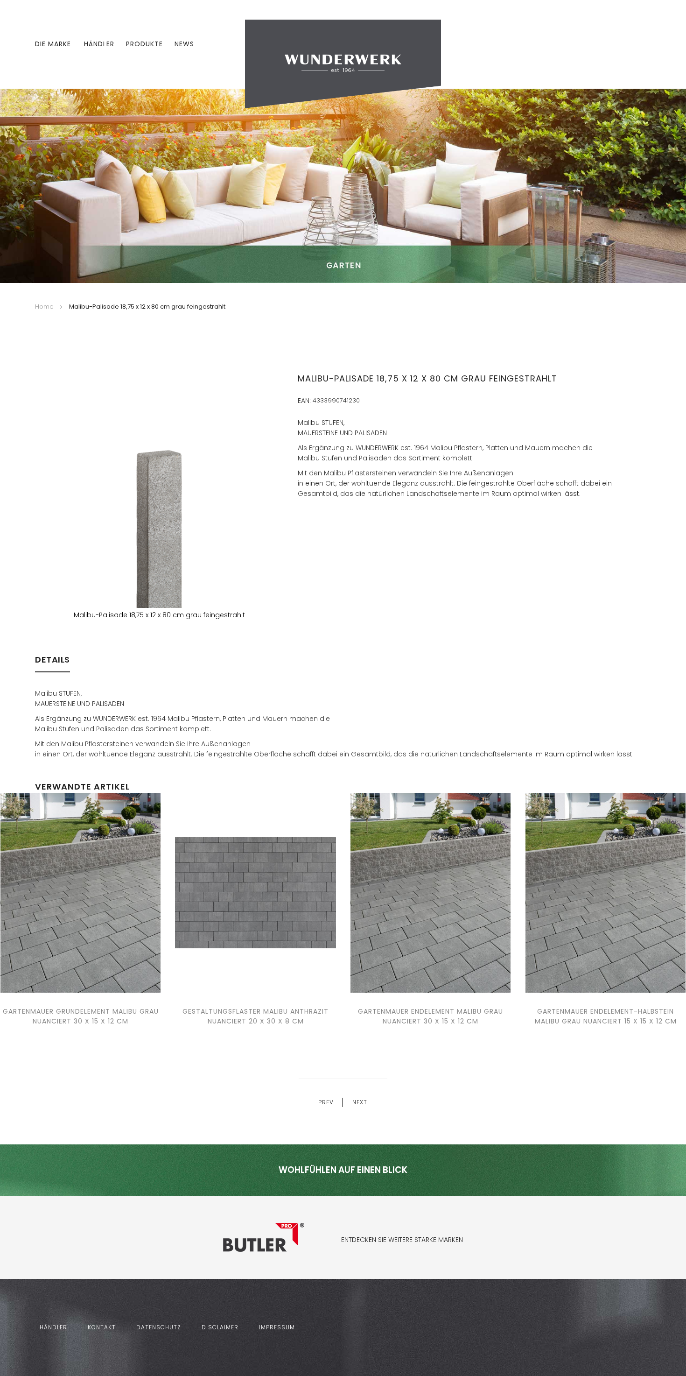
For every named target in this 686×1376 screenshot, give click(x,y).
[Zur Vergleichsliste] (620, 44)
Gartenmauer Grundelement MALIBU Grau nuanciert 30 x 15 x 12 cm (81, 1016)
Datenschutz (158, 1327)
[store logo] (343, 63)
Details (52, 659)
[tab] (52, 663)
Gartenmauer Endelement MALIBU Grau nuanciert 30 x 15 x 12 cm (430, 1016)
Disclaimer (220, 1327)
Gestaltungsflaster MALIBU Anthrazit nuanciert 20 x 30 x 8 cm (255, 1016)
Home (44, 306)
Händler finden (326, 613)
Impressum (277, 1327)
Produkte (144, 44)
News (184, 44)
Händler (99, 44)
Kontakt (102, 1327)
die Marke (53, 44)
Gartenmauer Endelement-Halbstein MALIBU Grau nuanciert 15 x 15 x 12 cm (606, 1016)
